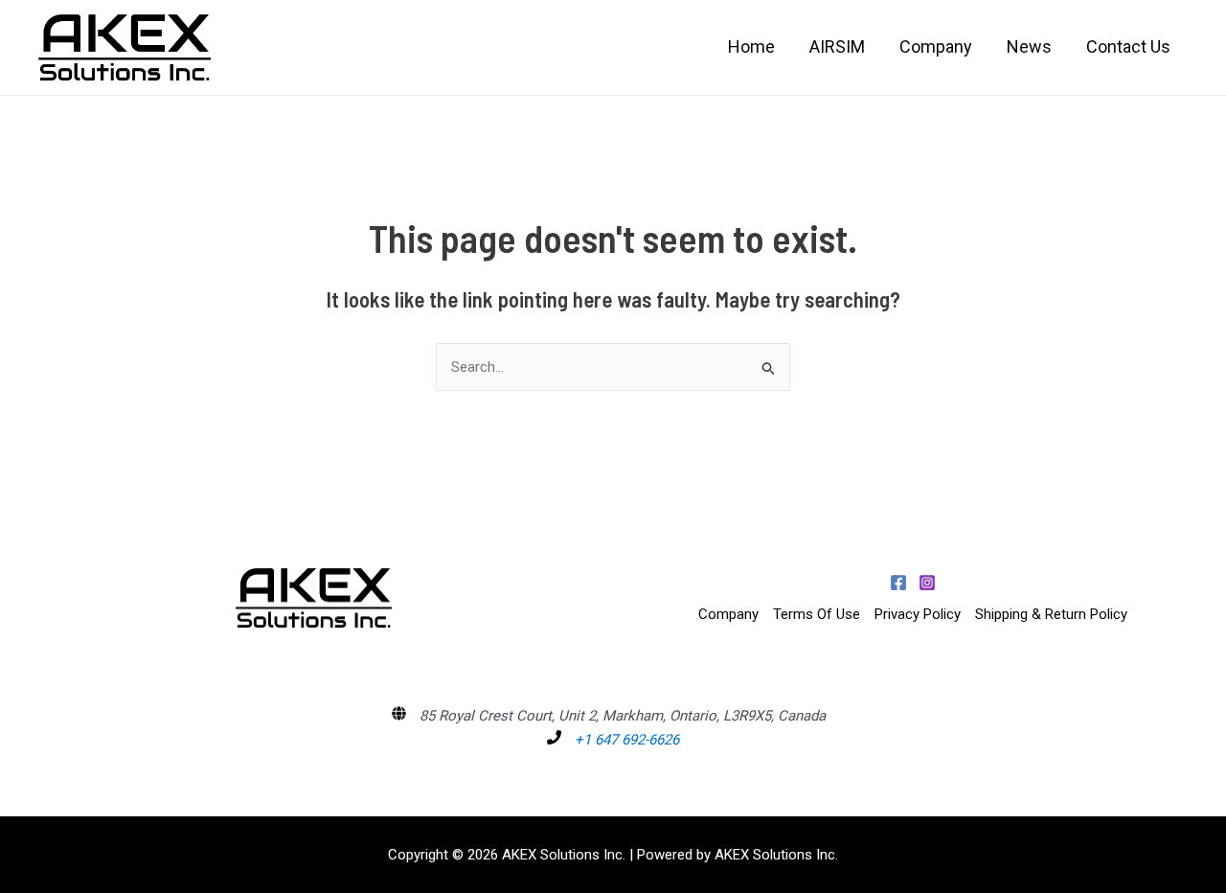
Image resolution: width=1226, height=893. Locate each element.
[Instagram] (927, 582)
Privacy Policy (917, 614)
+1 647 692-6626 (627, 739)
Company (728, 614)
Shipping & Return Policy (1051, 614)
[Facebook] (898, 582)
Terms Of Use (816, 614)
